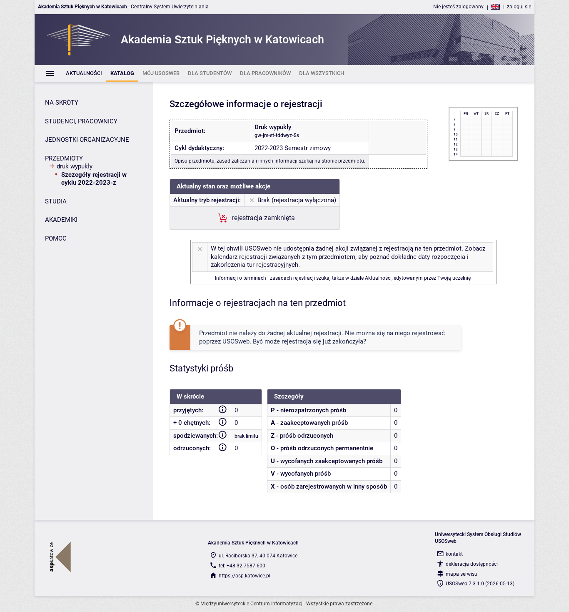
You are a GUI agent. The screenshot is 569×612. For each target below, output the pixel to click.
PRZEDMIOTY (64, 158)
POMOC (56, 238)
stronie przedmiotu (343, 161)
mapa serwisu (461, 574)
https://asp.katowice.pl (244, 576)
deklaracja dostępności (472, 564)
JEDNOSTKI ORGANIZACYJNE (87, 139)
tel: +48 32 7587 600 (242, 566)
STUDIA (56, 201)
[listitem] (84, 73)
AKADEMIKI (61, 219)
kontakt (454, 554)
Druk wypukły (74, 166)
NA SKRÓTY (61, 102)
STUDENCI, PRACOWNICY (81, 121)
